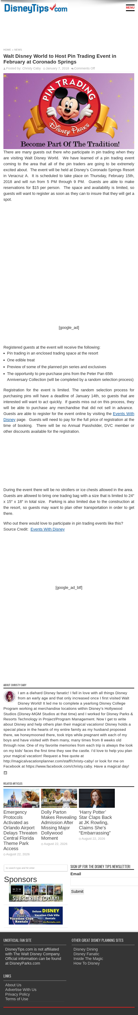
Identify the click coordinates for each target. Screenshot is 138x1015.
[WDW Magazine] (36, 900)
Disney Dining (85, 949)
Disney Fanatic (86, 954)
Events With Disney (48, 529)
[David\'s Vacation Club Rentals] (36, 923)
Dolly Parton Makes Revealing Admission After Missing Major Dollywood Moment (59, 825)
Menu (130, 7)
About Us (13, 985)
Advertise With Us (20, 989)
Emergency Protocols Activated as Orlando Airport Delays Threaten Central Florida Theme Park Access (20, 830)
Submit (77, 891)
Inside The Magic (88, 958)
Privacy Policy (17, 994)
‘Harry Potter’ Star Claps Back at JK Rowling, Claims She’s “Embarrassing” (95, 822)
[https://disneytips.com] (35, 9)
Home (7, 49)
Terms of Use (16, 999)
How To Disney (86, 963)
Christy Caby (31, 68)
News (18, 49)
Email (75, 874)
